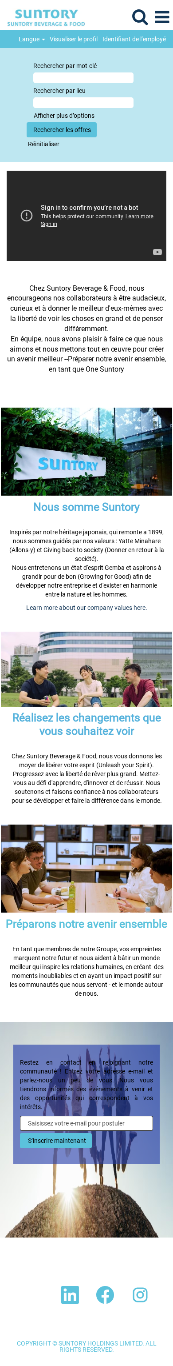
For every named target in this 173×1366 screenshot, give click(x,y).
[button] (162, 17)
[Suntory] (43, 17)
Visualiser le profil (74, 39)
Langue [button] (30, 39)
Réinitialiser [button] (43, 144)
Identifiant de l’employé (134, 39)
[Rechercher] (140, 16)
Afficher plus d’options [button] (64, 115)
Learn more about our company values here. (86, 607)
